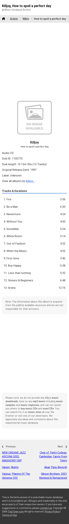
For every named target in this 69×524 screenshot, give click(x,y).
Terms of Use (9, 515)
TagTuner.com (16, 511)
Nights (15, 467)
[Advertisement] (34, 61)
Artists (14, 18)
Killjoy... (30, 181)
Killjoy (26, 18)
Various (6, 473)
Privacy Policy (52, 511)
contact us (46, 508)
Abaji (47, 467)
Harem (6, 467)
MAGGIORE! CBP (12, 460)
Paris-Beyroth (59, 467)
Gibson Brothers (50, 473)
